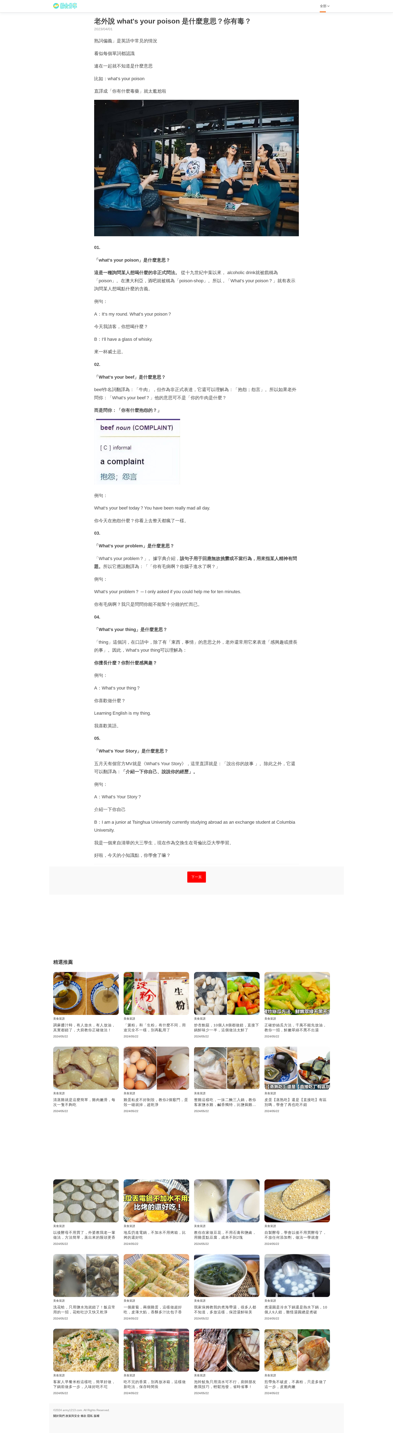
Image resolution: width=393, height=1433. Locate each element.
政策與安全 (73, 1415)
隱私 (90, 1415)
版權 (96, 1415)
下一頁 (196, 877)
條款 (83, 1415)
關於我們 (59, 1415)
